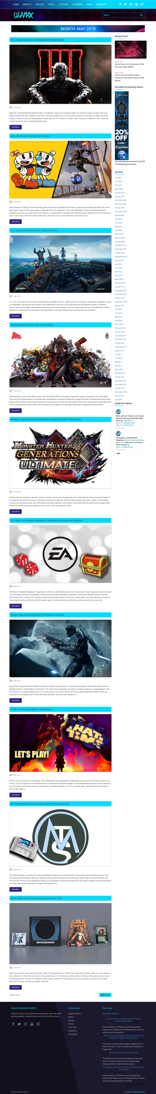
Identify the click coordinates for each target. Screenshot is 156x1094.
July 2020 (118, 219)
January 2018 (120, 332)
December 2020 (120, 200)
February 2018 (120, 328)
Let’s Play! (72, 1027)
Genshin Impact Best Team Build (124, 1052)
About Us (27, 4)
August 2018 (119, 305)
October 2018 (120, 298)
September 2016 (121, 392)
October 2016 (120, 388)
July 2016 (118, 399)
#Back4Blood (128, 421)
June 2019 (119, 268)
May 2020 (118, 226)
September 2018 (121, 302)
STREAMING (78, 4)
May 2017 (118, 362)
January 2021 (120, 196)
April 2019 (118, 275)
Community (101, 4)
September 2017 (121, 347)
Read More (16, 127)
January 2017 (120, 377)
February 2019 (120, 283)
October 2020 (120, 208)
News (89, 4)
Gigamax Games (74, 1013)
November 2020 (120, 204)
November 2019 (120, 249)
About (70, 1017)
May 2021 (118, 185)
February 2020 (120, 238)
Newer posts (14, 995)
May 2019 (118, 272)
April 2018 (118, 320)
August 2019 (119, 260)
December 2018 (120, 290)
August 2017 (119, 351)
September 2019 (121, 257)
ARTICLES (40, 4)
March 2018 (119, 324)
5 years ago (120, 427)
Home (16, 4)
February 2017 (120, 373)
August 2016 (119, 396)
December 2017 (120, 336)
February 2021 (120, 193)
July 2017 (118, 354)
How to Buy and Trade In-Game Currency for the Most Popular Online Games (124, 1036)
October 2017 (120, 343)
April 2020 (118, 230)
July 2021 (118, 178)
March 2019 (119, 279)
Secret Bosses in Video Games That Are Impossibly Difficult (124, 1020)
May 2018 (118, 317)
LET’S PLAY (63, 4)
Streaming (72, 1031)
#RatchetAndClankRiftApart (134, 440)
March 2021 (119, 189)
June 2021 (119, 181)
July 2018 (118, 309)
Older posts (105, 995)
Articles (71, 1020)
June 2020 (119, 223)
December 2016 (120, 381)
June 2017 (119, 358)
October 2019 (120, 253)
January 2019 (120, 287)
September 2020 (121, 211)
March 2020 (119, 234)
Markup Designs (139, 1092)
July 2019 (118, 264)
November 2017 (120, 339)
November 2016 (120, 384)
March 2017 (119, 369)
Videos (71, 1024)
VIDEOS (51, 4)
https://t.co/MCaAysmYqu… (126, 423)
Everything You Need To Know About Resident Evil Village (123, 1068)
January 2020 (120, 242)
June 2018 (119, 313)
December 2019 (120, 245)
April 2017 (118, 366)
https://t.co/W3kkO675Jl (124, 425)
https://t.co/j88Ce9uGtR (124, 447)
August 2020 (119, 215)
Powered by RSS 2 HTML (134, 1084)
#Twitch (121, 442)
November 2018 (120, 294)
